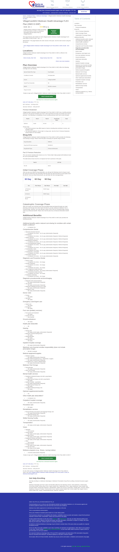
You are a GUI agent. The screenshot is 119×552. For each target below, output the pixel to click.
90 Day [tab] (48, 179)
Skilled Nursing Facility (81, 85)
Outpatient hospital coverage (83, 79)
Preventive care (79, 81)
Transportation (79, 87)
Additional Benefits (79, 37)
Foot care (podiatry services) (83, 55)
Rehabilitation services (81, 83)
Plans (52, 5)
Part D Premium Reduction (82, 31)
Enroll (83, 5)
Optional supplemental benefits (83, 75)
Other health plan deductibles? (83, 77)
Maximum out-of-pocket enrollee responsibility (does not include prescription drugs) (84, 66)
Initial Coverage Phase (81, 33)
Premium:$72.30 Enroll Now (54, 32)
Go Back (25, 18)
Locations (76, 23)
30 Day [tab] (28, 179)
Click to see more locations (62, 61)
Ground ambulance (80, 57)
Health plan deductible (81, 59)
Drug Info (76, 29)
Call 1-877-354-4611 (28, 102)
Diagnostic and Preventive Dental (84, 46)
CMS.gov (55, 518)
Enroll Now (84, 11)
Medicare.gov (63, 518)
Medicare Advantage (42, 15)
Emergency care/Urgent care (83, 53)
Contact (78, 546)
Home (24, 15)
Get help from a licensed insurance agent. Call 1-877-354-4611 (53, 10)
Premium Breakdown (81, 27)
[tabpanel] (47, 192)
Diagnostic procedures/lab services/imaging (82, 48)
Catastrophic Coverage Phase (83, 35)
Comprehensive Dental (81, 44)
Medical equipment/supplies (83, 70)
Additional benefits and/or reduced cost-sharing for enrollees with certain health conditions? (84, 41)
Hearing (78, 61)
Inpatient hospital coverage (82, 63)
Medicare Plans (31, 15)
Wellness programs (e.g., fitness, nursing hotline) (84, 92)
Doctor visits (79, 51)
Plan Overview (78, 25)
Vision (77, 89)
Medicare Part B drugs (81, 72)
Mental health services (81, 74)
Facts (67, 5)
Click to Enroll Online (47, 96)
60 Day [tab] (38, 179)
